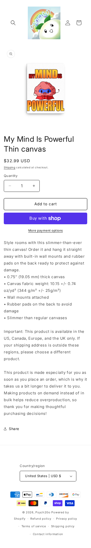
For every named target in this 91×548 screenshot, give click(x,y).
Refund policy (40, 518)
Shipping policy (63, 526)
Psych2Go (43, 512)
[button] (13, 22)
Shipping (9, 167)
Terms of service (33, 526)
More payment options (45, 230)
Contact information (48, 534)
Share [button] (14, 429)
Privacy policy (66, 518)
